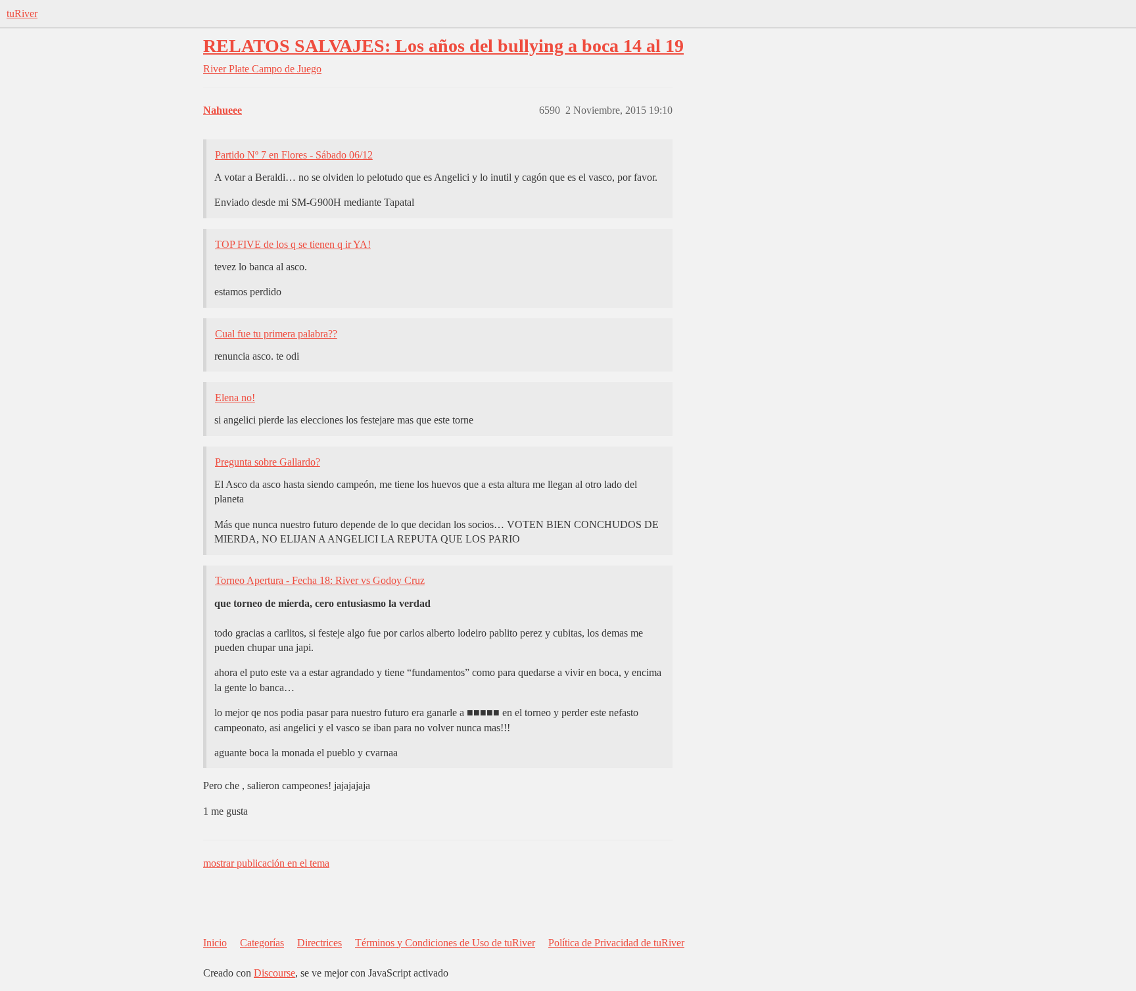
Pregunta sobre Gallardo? (267, 462)
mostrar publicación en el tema (266, 863)
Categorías (262, 942)
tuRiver (22, 13)
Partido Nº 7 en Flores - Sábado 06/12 (294, 154)
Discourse (274, 973)
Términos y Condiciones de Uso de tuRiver (445, 942)
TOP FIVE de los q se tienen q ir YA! (293, 244)
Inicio (215, 942)
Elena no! (235, 397)
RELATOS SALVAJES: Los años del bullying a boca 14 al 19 (443, 46)
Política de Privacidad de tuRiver (616, 942)
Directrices (319, 942)
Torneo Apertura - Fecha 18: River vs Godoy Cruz (320, 580)
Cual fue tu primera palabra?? (276, 333)
